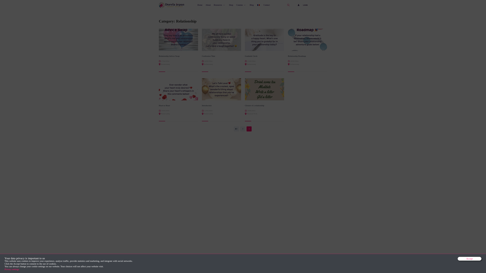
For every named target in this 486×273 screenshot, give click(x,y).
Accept (469, 258)
